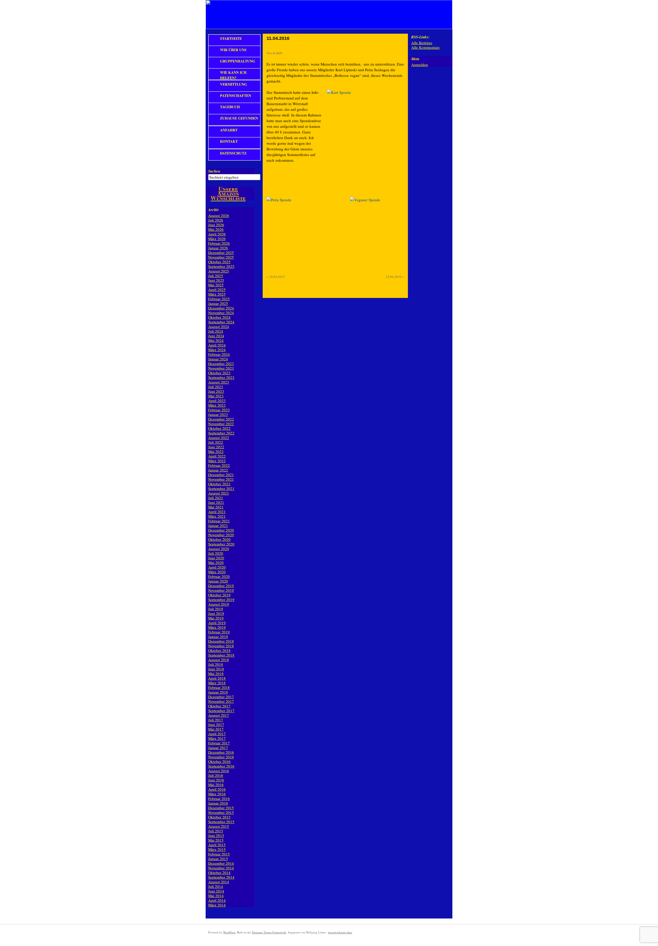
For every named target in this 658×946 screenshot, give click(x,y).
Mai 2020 (216, 562)
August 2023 (218, 382)
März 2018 (217, 682)
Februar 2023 (219, 409)
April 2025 (217, 289)
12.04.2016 (395, 276)
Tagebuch (230, 107)
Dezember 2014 (221, 863)
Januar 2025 (218, 303)
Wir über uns (233, 49)
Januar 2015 (218, 858)
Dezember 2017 (221, 696)
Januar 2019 (218, 636)
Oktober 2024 (219, 317)
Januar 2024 (218, 358)
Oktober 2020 (219, 539)
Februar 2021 (219, 520)
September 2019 (221, 599)
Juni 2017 (216, 724)
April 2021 (217, 511)
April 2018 (217, 678)
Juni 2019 (216, 613)
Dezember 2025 (221, 252)
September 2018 (221, 655)
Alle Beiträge (421, 42)
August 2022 (218, 437)
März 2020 (217, 571)
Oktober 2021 (219, 483)
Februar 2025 (219, 298)
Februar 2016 (219, 798)
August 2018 (218, 659)
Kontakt (229, 141)
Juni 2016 (216, 780)
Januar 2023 (218, 414)
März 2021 (217, 516)
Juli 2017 (215, 719)
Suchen (214, 171)
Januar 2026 (218, 247)
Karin (277, 53)
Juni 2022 (216, 446)
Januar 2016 (218, 803)
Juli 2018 (215, 664)
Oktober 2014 (219, 872)
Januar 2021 (218, 525)
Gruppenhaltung (237, 61)
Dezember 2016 (221, 752)
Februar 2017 (219, 742)
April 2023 (217, 400)
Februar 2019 (219, 631)
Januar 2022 (218, 469)
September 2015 (221, 821)
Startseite (231, 38)
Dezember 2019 (221, 585)
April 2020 (217, 567)
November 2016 (221, 756)
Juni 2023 (216, 391)
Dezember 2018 (221, 641)
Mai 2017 (216, 729)
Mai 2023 (216, 395)
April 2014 (217, 900)
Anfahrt (228, 130)
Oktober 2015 (219, 817)
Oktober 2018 (219, 650)
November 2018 (221, 645)
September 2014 (221, 877)
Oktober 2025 (219, 261)
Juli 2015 (215, 830)
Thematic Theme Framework (269, 932)
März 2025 (217, 294)
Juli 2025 (215, 275)
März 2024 (217, 349)
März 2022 (217, 460)
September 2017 (221, 710)
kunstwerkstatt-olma (340, 932)
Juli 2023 (215, 386)
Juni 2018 (216, 668)
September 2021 (221, 488)
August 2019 (218, 604)
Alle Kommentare (425, 47)
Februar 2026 (219, 243)
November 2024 (221, 312)
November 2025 (221, 257)
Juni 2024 (216, 335)
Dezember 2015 (221, 807)
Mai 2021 (216, 507)
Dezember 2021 (221, 474)
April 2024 (217, 345)
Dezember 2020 (221, 530)
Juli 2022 (215, 442)
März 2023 (217, 405)
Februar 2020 (219, 576)
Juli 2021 (215, 497)
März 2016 (217, 793)
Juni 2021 (216, 502)
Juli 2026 (215, 220)
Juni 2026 (216, 224)
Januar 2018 (218, 692)
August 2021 (218, 493)
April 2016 (217, 789)
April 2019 (217, 622)
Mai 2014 (216, 895)
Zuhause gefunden (239, 118)
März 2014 (217, 904)
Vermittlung (233, 84)
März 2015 (217, 849)
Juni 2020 (216, 557)
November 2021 (221, 479)
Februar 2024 (219, 354)
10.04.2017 (276, 276)
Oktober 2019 (219, 594)
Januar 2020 (218, 581)
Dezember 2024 (221, 308)
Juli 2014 (215, 886)
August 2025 (218, 271)
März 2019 (217, 627)
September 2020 (221, 544)
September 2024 (221, 321)
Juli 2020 (215, 553)
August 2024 (218, 326)
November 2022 (221, 423)
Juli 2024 (215, 331)
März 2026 (217, 238)
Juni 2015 (216, 835)
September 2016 (221, 766)
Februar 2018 (219, 687)
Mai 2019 (216, 618)
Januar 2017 (218, 747)
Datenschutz (233, 153)
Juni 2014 (216, 891)
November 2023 (221, 368)
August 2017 (218, 715)
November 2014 (221, 867)
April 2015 (217, 844)
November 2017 (221, 701)
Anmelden (419, 64)
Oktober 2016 (219, 761)
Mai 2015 (216, 840)
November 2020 (221, 534)
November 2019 (221, 590)
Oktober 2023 (219, 372)
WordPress (229, 932)
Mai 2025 (216, 284)
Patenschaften (235, 95)
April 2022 (217, 456)
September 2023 (221, 377)
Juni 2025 (216, 280)
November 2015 (221, 812)
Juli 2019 (215, 608)
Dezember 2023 (221, 363)
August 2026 (218, 215)
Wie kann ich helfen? (233, 75)
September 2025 (221, 266)
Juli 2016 (215, 775)
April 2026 (217, 233)
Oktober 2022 (219, 428)
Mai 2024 (216, 340)
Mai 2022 (216, 451)
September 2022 (221, 432)
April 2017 (217, 733)
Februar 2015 (219, 854)
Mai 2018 (216, 673)
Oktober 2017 (219, 705)
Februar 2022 (219, 465)
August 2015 (218, 826)
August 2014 (218, 881)
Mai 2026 (216, 229)
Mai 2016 (216, 784)
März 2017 (217, 738)
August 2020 (218, 548)
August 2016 (218, 770)
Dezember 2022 (221, 419)
